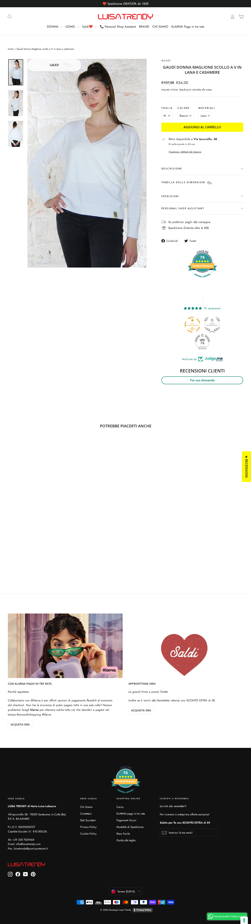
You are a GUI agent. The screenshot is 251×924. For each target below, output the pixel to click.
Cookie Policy (88, 834)
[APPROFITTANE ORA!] (185, 646)
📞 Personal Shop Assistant (118, 26)
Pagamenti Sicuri (126, 820)
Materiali (206, 108)
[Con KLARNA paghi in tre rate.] (65, 646)
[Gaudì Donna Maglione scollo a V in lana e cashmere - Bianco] (10, 559)
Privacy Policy (88, 827)
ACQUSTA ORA (20, 724)
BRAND (144, 26)
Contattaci (86, 814)
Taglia (167, 108)
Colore (183, 108)
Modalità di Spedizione (130, 827)
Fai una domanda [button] (202, 380)
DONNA (53, 26)
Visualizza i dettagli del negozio (185, 152)
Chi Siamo (86, 807)
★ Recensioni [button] (246, 466)
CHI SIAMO (160, 26)
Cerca (120, 807)
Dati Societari (88, 820)
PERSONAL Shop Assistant (182, 208)
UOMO (70, 26)
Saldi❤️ (88, 26)
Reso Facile (123, 834)
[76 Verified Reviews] (202, 279)
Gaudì (166, 60)
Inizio (11, 49)
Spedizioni (170, 196)
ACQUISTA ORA (141, 710)
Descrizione (171, 168)
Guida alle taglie (126, 840)
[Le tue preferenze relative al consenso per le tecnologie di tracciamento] (244, 920)
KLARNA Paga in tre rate (187, 26)
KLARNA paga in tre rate (130, 814)
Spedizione (185, 89)
